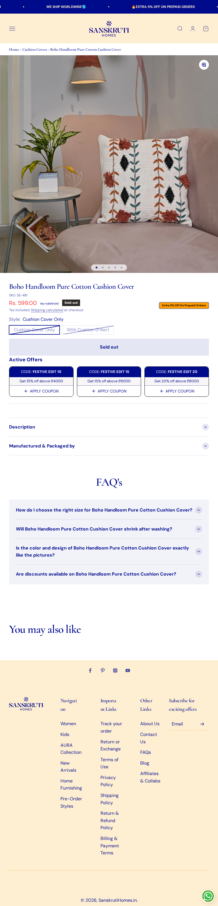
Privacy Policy (108, 781)
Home (14, 49)
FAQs (145, 752)
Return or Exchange (110, 745)
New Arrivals (68, 766)
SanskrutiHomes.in (117, 900)
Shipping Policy (109, 799)
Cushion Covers (35, 49)
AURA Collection (70, 749)
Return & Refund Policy (109, 820)
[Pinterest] (103, 670)
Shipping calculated (47, 310)
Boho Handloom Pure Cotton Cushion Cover (85, 49)
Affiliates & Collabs (150, 777)
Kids (64, 734)
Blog (144, 763)
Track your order (111, 727)
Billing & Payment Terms (109, 845)
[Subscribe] (202, 724)
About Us (150, 724)
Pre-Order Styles (71, 802)
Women (68, 724)
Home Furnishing (71, 784)
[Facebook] (90, 670)
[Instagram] (115, 670)
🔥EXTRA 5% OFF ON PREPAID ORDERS (147, 7)
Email (177, 724)
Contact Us (148, 738)
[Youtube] (127, 670)
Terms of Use (109, 763)
